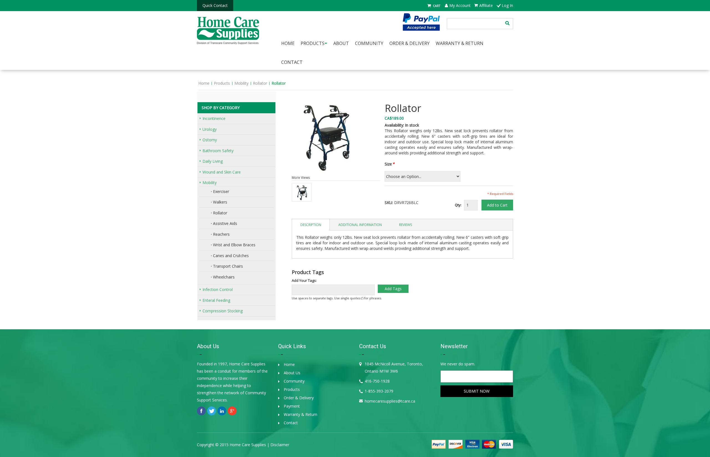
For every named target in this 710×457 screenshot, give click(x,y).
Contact (292, 62)
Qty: (458, 204)
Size (388, 164)
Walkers (220, 202)
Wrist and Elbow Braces (234, 244)
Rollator (260, 83)
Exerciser (221, 191)
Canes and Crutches (231, 255)
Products (222, 83)
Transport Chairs (228, 266)
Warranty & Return (300, 414)
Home (203, 83)
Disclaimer (279, 444)
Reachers (221, 234)
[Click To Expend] (200, 118)
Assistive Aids (225, 223)
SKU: (389, 202)
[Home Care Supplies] (228, 27)
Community (294, 381)
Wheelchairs (224, 277)
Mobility (241, 83)
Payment (292, 406)
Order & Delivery (299, 397)
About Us (292, 372)
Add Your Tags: (304, 280)
